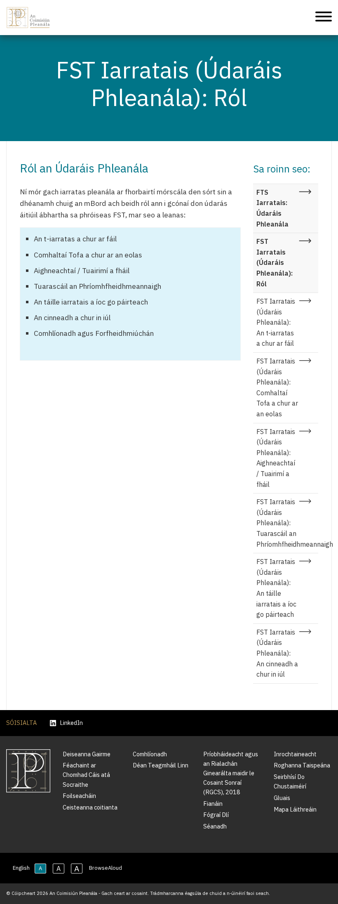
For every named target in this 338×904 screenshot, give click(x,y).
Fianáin (213, 803)
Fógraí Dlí (216, 815)
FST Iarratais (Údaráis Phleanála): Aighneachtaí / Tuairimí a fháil (275, 458)
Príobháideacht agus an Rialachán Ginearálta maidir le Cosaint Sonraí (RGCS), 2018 (230, 773)
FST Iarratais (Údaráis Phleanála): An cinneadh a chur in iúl (277, 653)
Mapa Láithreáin (295, 809)
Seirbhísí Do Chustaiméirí (290, 781)
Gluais (282, 798)
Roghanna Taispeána (302, 765)
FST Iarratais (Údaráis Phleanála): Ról (274, 262)
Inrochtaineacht (295, 754)
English (21, 867)
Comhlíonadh (150, 754)
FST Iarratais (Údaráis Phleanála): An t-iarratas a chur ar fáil (275, 322)
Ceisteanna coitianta (90, 807)
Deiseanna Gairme (86, 754)
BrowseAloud (105, 867)
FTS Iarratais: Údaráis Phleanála (272, 208)
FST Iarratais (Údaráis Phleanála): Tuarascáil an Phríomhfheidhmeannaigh (287, 523)
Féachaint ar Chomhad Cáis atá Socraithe (86, 774)
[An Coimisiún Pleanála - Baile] (28, 17)
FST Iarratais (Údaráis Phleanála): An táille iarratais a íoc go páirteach (276, 587)
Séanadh (215, 826)
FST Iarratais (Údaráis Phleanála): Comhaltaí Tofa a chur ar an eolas (277, 387)
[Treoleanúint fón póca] (323, 18)
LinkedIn (71, 723)
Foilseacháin (79, 796)
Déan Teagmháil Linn (160, 765)
